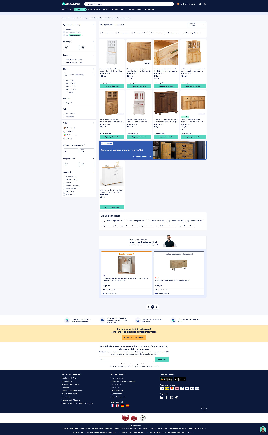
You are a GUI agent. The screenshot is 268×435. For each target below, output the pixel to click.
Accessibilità (201, 428)
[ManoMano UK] (117, 405)
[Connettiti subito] (200, 4)
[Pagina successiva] (156, 307)
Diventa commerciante (70, 394)
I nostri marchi (116, 387)
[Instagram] (171, 397)
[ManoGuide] (263, 429)
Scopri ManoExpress (118, 397)
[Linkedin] (161, 397)
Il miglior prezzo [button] (125, 254)
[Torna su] (204, 408)
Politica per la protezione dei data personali (120, 428)
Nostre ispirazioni (117, 391)
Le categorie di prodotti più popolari (123, 381)
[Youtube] (176, 397)
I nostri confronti (116, 384)
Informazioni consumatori (177, 428)
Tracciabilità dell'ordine (70, 378)
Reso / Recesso (67, 381)
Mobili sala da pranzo (84, 18)
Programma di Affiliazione (71, 400)
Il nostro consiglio (117, 378)
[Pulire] (171, 4)
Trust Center (142, 428)
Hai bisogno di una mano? (71, 384)
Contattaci (65, 387)
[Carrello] (205, 4)
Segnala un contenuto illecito (72, 391)
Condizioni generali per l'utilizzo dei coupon (77, 403)
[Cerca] (86, 4)
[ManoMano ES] (127, 405)
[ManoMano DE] (122, 405)
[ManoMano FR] (112, 405)
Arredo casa (73, 18)
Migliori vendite (116, 394)
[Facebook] (166, 397)
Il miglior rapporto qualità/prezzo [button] (178, 254)
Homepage (65, 18)
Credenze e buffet (113, 18)
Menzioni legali (97, 428)
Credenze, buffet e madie (99, 18)
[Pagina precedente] (148, 307)
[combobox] (196, 24)
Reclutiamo (66, 397)
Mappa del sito (85, 428)
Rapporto (192, 428)
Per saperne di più (153, 366)
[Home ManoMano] (71, 4)
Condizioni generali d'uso (158, 428)
